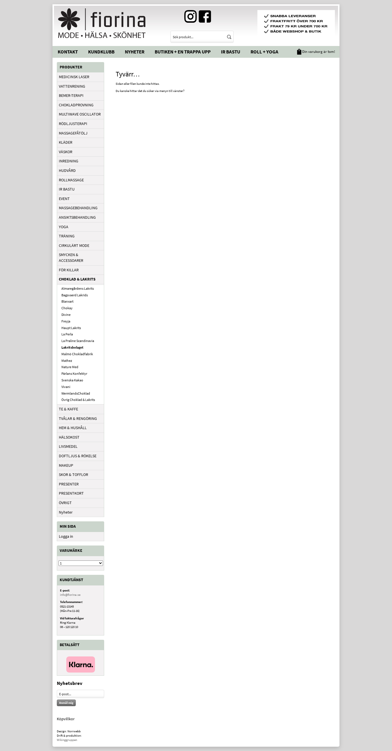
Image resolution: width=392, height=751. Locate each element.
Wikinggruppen (67, 740)
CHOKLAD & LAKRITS (77, 279)
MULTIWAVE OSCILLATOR (80, 114)
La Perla (67, 334)
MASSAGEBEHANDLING (78, 207)
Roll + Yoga (264, 52)
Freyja (65, 321)
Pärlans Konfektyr (74, 373)
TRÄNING (67, 236)
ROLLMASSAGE (71, 180)
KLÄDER (65, 142)
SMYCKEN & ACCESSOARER (71, 257)
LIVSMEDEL (68, 446)
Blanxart (67, 301)
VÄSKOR (65, 151)
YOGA (63, 226)
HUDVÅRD (67, 170)
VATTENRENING (72, 86)
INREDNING (68, 161)
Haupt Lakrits (71, 328)
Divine (66, 314)
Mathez (66, 360)
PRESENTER (69, 484)
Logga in (66, 536)
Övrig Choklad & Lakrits (78, 399)
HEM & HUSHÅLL (73, 427)
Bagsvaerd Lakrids (74, 295)
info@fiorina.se (70, 595)
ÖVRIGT (65, 502)
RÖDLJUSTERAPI (73, 123)
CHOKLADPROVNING (76, 104)
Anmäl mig (66, 703)
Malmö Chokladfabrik (77, 354)
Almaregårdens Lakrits (77, 288)
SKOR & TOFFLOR (73, 474)
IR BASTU (67, 189)
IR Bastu (230, 52)
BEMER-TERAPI (71, 95)
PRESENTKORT (71, 493)
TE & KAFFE (68, 409)
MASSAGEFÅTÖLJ (73, 133)
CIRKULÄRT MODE (74, 245)
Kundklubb (101, 52)
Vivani (65, 387)
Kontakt (68, 52)
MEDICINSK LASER (74, 76)
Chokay (67, 308)
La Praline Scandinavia (77, 341)
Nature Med (69, 367)
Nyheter (134, 52)
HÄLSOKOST (69, 437)
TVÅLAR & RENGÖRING (78, 418)
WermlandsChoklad (75, 393)
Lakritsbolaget (72, 347)
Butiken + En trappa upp (183, 52)
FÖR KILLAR (69, 269)
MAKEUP (66, 465)
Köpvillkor (66, 718)
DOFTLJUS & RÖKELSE (77, 455)
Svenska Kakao (72, 380)
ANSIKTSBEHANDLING (77, 217)
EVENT (64, 198)
